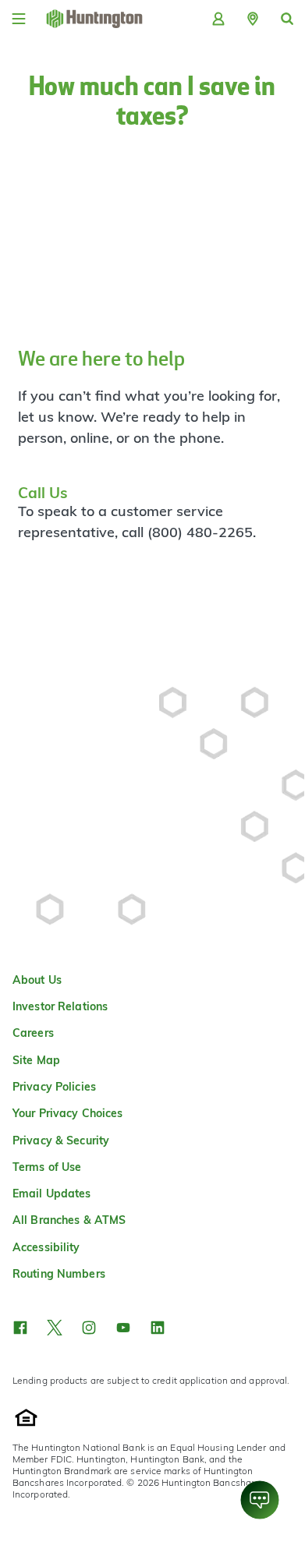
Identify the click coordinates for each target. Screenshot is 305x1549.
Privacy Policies (54, 1087)
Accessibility (46, 1247)
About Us (37, 980)
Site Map (36, 1060)
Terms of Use (46, 1167)
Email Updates (51, 1194)
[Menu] (18, 18)
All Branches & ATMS (69, 1220)
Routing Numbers (58, 1274)
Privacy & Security (60, 1140)
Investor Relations (60, 1006)
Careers (33, 1033)
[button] (253, 18)
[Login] (218, 18)
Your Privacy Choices (67, 1113)
